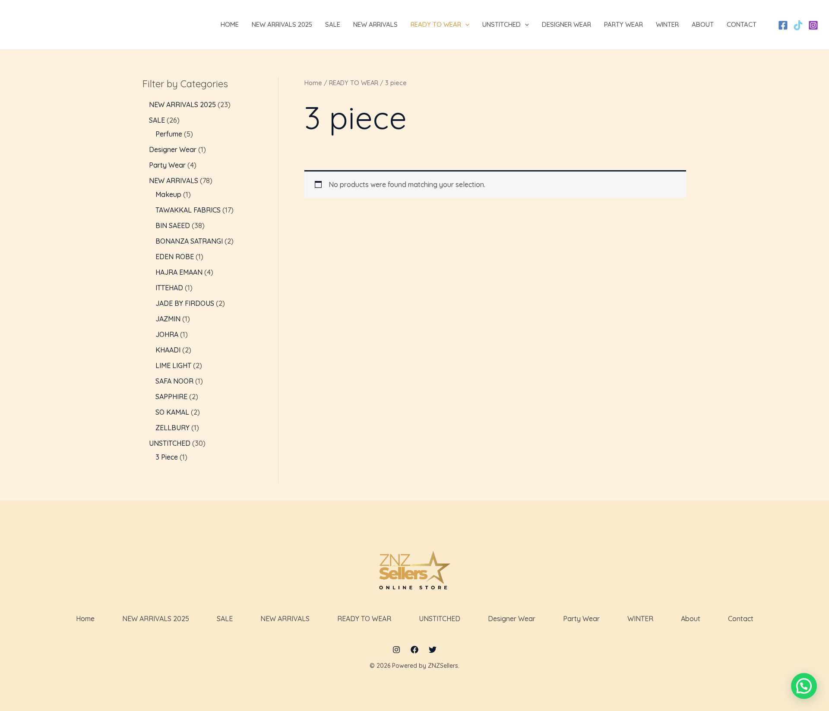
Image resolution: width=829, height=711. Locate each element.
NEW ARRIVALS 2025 (155, 618)
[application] (465, 24)
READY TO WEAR (353, 83)
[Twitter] (433, 650)
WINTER (640, 618)
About (690, 618)
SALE (225, 618)
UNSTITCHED (439, 618)
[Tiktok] (798, 25)
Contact (740, 618)
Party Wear (581, 618)
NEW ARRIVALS (285, 618)
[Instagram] (813, 25)
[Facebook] (783, 25)
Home (313, 83)
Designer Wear (511, 618)
